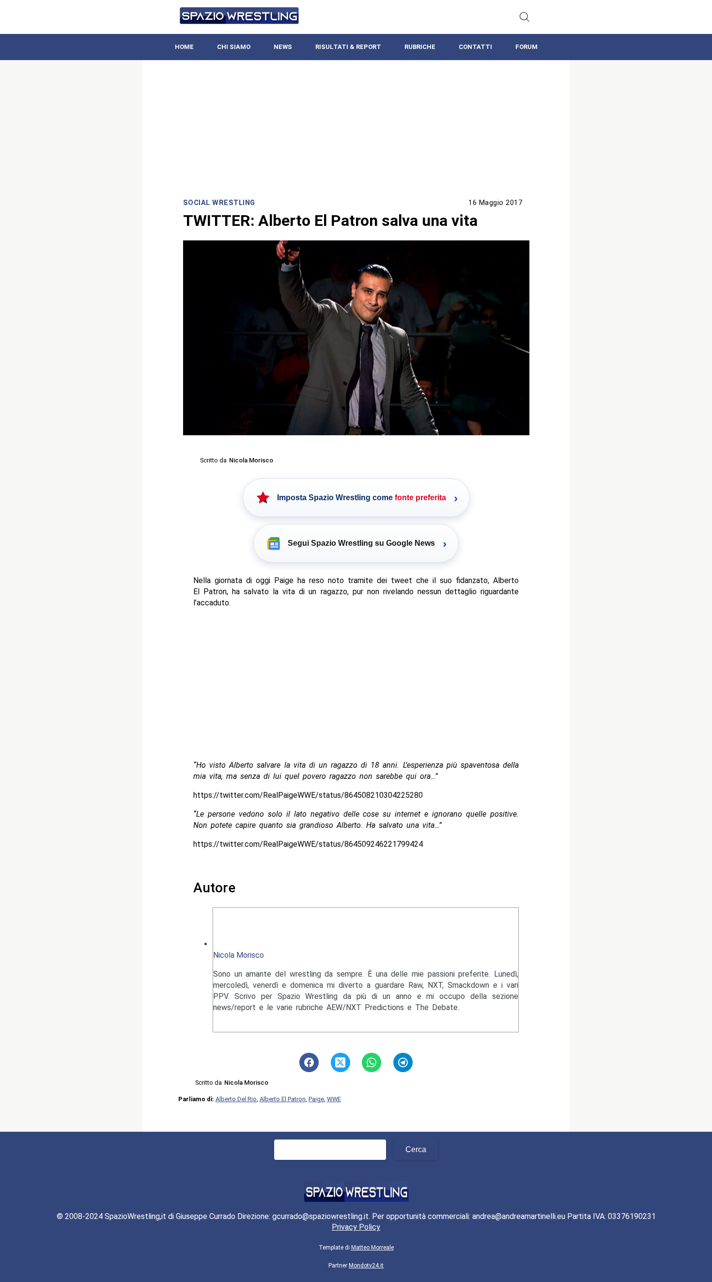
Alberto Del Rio (236, 1099)
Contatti (475, 46)
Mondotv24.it (366, 1265)
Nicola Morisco (238, 955)
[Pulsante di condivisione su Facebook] (309, 1062)
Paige (316, 1099)
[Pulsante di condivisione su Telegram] (403, 1062)
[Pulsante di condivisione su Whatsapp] (371, 1062)
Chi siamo (233, 46)
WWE (334, 1099)
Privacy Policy (356, 1227)
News (283, 46)
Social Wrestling (219, 203)
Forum (526, 46)
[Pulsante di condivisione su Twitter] (340, 1062)
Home (184, 46)
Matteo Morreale (372, 1247)
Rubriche (419, 46)
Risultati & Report (348, 46)
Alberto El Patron (283, 1099)
